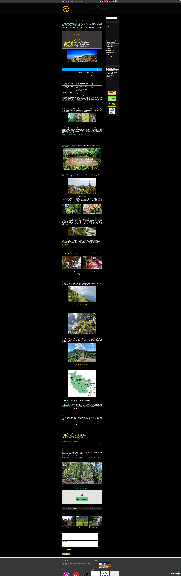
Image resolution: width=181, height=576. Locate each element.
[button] (82, 495)
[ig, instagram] (66, 571)
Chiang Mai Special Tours (110, 54)
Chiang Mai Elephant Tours (110, 42)
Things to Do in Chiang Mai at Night (112, 85)
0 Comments (70, 527)
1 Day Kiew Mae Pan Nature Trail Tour (70, 437)
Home (107, 24)
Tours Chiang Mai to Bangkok (111, 40)
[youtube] (76, 571)
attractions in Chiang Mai (86, 23)
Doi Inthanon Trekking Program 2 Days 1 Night (71, 434)
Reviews (107, 87)
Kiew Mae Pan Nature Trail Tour (70, 46)
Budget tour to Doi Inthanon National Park (72, 40)
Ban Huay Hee (91, 526)
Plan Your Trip (108, 59)
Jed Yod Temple (78, 526)
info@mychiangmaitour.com (78, 1)
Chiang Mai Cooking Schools (111, 52)
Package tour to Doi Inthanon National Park (72, 41)
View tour (98, 72)
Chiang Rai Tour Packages (110, 34)
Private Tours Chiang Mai (110, 30)
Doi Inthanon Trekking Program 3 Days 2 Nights (71, 435)
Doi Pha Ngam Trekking (69, 42)
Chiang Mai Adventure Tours (110, 46)
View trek (98, 81)
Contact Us (108, 61)
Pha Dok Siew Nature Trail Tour (70, 45)
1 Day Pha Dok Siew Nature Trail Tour (70, 436)
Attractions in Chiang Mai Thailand (111, 70)
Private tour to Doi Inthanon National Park (72, 39)
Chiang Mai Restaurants (110, 50)
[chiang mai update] (105, 571)
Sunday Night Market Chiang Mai (68, 526)
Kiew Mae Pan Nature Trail (82, 304)
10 (86, 483)
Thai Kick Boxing (109, 56)
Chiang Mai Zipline (109, 44)
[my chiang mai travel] (95, 571)
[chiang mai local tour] (114, 571)
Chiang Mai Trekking (109, 32)
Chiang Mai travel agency (69, 562)
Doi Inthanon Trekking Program (70, 43)
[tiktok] (85, 571)
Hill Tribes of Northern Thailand (111, 83)
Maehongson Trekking (110, 38)
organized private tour (79, 424)
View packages (98, 78)
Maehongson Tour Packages (110, 36)
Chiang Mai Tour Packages (110, 26)
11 (87, 483)
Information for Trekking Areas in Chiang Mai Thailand (111, 73)
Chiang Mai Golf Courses (110, 48)
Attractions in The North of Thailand (112, 68)
